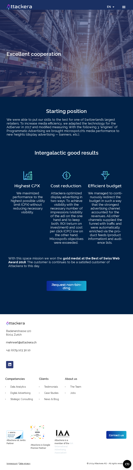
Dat (20, 463)
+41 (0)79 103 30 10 (18, 350)
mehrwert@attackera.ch (21, 342)
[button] (123, 7)
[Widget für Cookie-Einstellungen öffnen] (127, 464)
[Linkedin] (9, 364)
